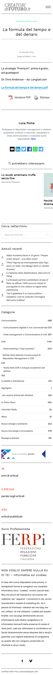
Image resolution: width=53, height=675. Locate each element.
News (4, 416)
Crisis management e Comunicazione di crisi (25, 334)
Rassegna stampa (10, 438)
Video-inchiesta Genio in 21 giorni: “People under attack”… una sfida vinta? (27, 257)
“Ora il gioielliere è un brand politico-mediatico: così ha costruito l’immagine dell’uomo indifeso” (25, 296)
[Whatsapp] (35, 150)
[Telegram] (41, 150)
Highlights (6, 388)
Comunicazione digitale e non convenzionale (25, 327)
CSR (3, 341)
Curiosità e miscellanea (26, 21)
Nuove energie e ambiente (14, 424)
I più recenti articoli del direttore (17, 395)
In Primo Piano (8, 402)
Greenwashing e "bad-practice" (18, 348)
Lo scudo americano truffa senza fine (18, 176)
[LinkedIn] (18, 150)
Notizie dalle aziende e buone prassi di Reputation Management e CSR (21, 357)
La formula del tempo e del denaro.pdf (24, 87)
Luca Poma (26, 123)
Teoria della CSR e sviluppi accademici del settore (24, 369)
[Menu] (48, 6)
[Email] (12, 150)
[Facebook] (29, 150)
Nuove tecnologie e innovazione (17, 431)
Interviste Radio (9, 409)
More (33, 139)
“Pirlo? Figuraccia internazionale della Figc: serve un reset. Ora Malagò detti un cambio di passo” (27, 266)
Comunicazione (8, 320)
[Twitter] (23, 150)
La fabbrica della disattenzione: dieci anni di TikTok (28, 275)
